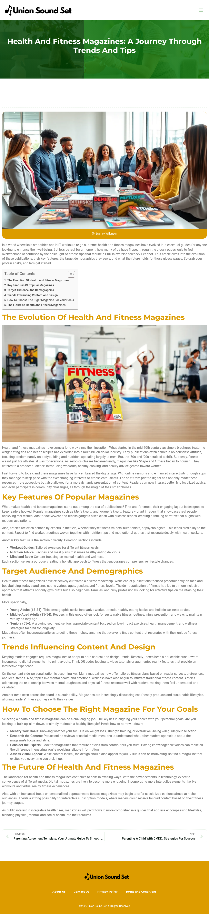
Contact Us (81, 891)
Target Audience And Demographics (30, 290)
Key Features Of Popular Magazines (30, 285)
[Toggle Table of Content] (69, 274)
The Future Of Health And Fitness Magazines (36, 305)
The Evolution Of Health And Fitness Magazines (38, 280)
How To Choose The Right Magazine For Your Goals (40, 300)
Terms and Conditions (141, 891)
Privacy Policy (107, 891)
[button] (201, 10)
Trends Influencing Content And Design (32, 295)
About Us (59, 891)
